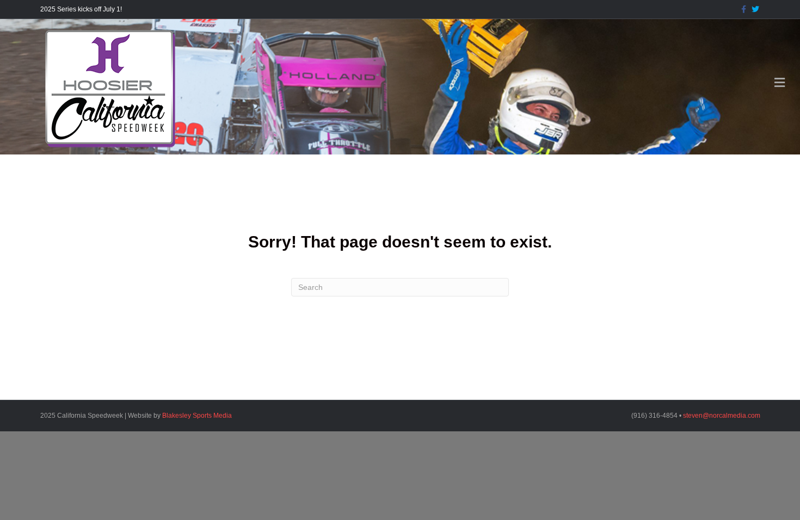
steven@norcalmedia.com (721, 415)
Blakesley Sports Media (197, 415)
